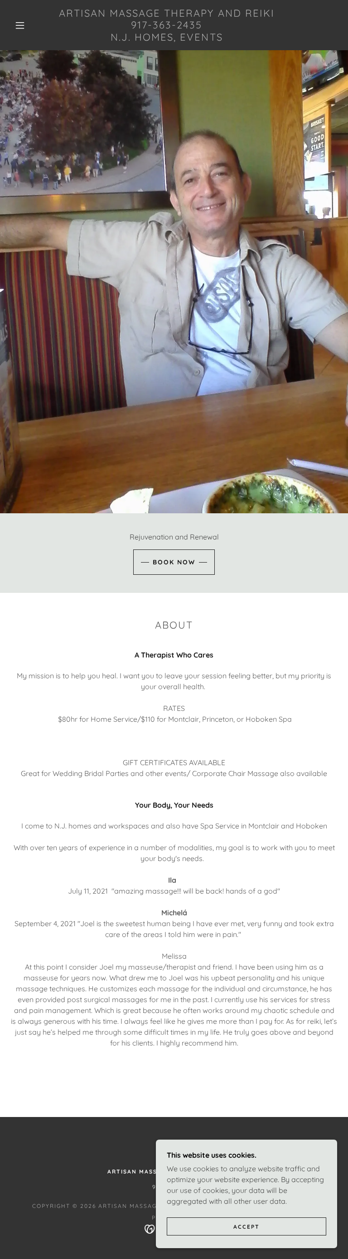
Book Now (174, 562)
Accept (246, 1226)
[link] (167, 38)
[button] (20, 25)
